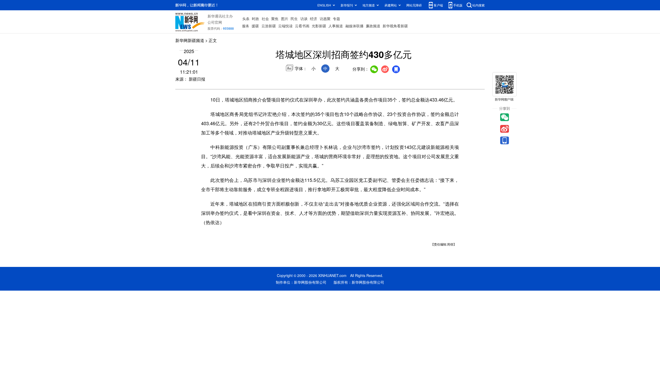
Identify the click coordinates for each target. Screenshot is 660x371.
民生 (294, 18)
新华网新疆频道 (189, 40)
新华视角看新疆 (395, 25)
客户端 (438, 5)
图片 (284, 18)
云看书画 (302, 25)
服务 (245, 25)
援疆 (255, 25)
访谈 (304, 18)
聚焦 (274, 18)
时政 (255, 18)
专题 (336, 18)
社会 (265, 18)
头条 (246, 18)
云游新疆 (268, 25)
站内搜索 (478, 5)
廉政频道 (373, 25)
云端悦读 (285, 25)
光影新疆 (319, 25)
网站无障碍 (414, 5)
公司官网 (215, 22)
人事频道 (335, 25)
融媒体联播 (354, 25)
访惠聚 (325, 18)
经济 (313, 18)
